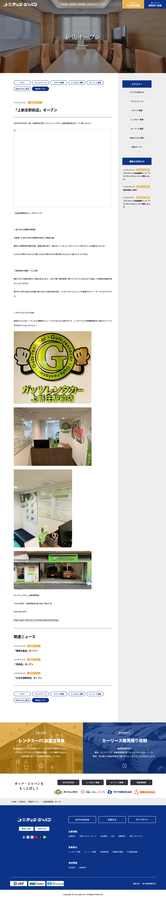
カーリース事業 (117, 782)
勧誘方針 (136, 884)
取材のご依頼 (26, 829)
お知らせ (104, 4)
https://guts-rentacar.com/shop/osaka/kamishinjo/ (36, 620)
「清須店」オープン (23, 664)
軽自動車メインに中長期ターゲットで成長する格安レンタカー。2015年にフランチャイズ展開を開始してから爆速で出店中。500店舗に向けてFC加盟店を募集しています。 (41, 752)
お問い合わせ (92, 4)
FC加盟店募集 (133, 4)
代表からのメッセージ (87, 836)
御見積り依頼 (155, 4)
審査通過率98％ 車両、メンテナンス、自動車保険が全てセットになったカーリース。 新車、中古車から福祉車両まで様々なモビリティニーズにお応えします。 (124, 752)
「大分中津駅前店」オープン (28, 677)
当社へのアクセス (136, 836)
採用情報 (81, 4)
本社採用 (71, 867)
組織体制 (121, 836)
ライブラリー (115, 4)
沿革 (112, 836)
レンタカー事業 (92, 782)
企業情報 (64, 4)
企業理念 (71, 836)
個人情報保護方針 (149, 884)
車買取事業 (141, 782)
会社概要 (103, 836)
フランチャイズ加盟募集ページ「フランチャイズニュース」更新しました (136, 176)
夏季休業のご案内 (130, 190)
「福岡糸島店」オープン (26, 650)
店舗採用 (82, 867)
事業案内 (73, 4)
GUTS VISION (68, 782)
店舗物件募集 (118, 852)
